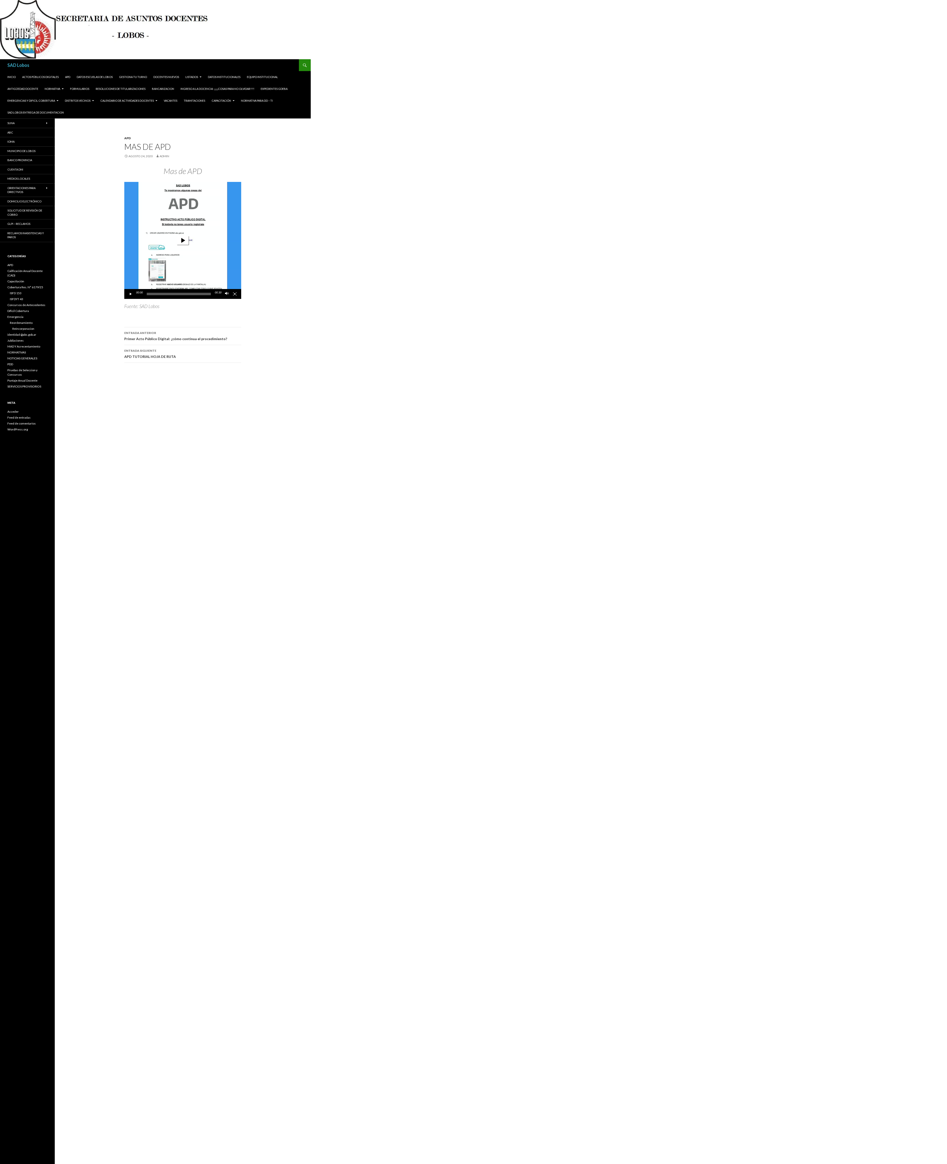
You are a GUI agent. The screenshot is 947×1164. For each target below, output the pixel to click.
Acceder (13, 411)
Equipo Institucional (262, 76)
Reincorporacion (23, 328)
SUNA (11, 123)
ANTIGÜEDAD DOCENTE (22, 88)
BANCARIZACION (163, 88)
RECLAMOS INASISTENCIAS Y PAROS (25, 235)
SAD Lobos (18, 65)
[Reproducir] (130, 293)
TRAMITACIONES (194, 100)
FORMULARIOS (79, 88)
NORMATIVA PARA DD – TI (257, 100)
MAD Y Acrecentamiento (23, 346)
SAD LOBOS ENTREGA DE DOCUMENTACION (35, 112)
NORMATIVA (52, 88)
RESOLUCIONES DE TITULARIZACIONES (121, 88)
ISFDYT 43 (16, 299)
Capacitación (221, 100)
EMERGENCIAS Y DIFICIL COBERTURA (31, 100)
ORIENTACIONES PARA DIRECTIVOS (21, 190)
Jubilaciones (15, 340)
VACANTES (170, 100)
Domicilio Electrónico (24, 201)
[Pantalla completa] (234, 293)
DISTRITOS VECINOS (78, 100)
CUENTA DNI (15, 169)
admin (164, 156)
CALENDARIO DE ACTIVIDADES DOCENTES (127, 100)
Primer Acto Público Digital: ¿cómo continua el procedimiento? (175, 336)
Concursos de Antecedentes (26, 305)
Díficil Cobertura (18, 311)
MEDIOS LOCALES (18, 178)
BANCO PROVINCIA (19, 160)
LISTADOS (191, 76)
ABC (10, 132)
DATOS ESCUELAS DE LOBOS (95, 76)
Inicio (11, 76)
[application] (182, 240)
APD (67, 76)
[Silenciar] (226, 293)
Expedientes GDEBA (274, 88)
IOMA (11, 141)
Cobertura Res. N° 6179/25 (25, 287)
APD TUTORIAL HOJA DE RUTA (150, 354)
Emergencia (15, 317)
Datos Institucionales (224, 76)
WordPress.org (17, 429)
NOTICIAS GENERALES (22, 358)
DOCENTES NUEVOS (166, 76)
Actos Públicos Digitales (40, 76)
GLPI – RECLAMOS (18, 223)
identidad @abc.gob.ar (21, 334)
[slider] (179, 294)
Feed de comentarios (21, 423)
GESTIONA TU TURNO (133, 76)
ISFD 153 (15, 293)
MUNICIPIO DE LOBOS (21, 151)
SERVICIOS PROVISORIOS (24, 386)
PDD (10, 364)
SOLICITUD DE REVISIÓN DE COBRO (24, 212)
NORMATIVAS (16, 352)
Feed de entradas (19, 417)
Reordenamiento (21, 323)
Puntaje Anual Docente (22, 380)
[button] (183, 240)
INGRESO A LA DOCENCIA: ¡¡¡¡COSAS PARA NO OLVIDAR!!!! (217, 88)
